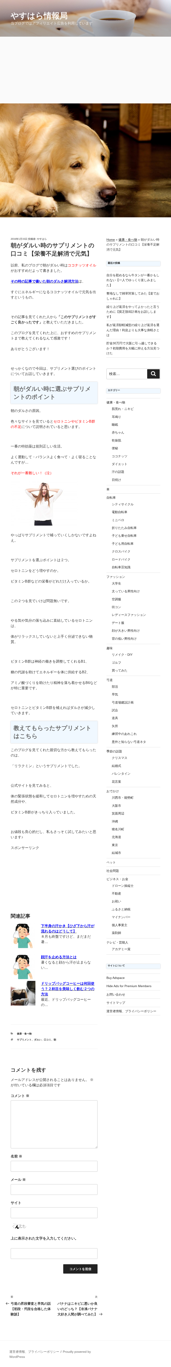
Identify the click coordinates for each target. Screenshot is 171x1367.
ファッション (115, 577)
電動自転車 (119, 512)
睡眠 (115, 424)
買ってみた (119, 670)
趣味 (109, 648)
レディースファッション (129, 615)
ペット (111, 862)
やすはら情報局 (39, 15)
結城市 (116, 853)
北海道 (116, 837)
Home (110, 239)
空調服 (116, 599)
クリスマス (119, 758)
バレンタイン (121, 773)
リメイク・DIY (122, 654)
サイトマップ (115, 1002)
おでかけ (112, 791)
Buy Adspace (115, 978)
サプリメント (24, 1039)
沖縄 (115, 821)
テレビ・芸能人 (117, 942)
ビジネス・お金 (117, 879)
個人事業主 (119, 925)
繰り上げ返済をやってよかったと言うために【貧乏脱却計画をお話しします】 (132, 312)
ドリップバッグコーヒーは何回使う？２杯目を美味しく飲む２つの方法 (67, 989)
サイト (16, 1203)
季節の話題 (114, 751)
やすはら (42, 239)
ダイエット (119, 464)
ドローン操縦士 (123, 885)
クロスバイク (121, 551)
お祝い (116, 901)
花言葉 (116, 781)
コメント (20, 1096)
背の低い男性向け (124, 638)
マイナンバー (121, 917)
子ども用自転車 (123, 543)
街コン (116, 607)
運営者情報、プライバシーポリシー (131, 1011)
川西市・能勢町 (123, 797)
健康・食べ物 (24, 1033)
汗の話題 (118, 472)
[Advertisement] (85, 70)
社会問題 (112, 871)
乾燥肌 (116, 440)
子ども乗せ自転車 (124, 535)
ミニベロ (118, 520)
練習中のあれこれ (124, 734)
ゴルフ (116, 662)
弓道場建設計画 (123, 702)
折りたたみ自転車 (124, 528)
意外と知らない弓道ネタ (129, 742)
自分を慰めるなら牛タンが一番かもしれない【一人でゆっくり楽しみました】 (132, 280)
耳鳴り (116, 417)
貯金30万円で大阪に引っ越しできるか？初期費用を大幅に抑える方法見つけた (132, 348)
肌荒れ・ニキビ (123, 409)
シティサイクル (123, 504)
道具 (115, 718)
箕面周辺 (118, 813)
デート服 (118, 623)
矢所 (115, 726)
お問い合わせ (115, 994)
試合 (115, 710)
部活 (115, 686)
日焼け (116, 480)
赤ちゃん (118, 432)
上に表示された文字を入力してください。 (44, 1238)
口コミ (47, 1039)
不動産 (116, 893)
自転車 (111, 497)
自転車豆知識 (121, 567)
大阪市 (116, 805)
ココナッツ (119, 456)
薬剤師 (116, 933)
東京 (115, 845)
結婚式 (116, 766)
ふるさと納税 (121, 909)
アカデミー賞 (121, 949)
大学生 (116, 583)
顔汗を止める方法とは (59, 957)
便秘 (115, 448)
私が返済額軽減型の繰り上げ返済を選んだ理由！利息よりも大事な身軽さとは (132, 330)
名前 (16, 1156)
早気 (115, 694)
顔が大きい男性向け (126, 630)
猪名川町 (118, 829)
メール (18, 1180)
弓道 (109, 680)
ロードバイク (121, 559)
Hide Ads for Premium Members (128, 986)
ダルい (37, 1039)
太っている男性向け (126, 591)
